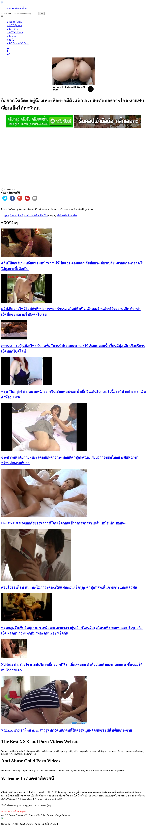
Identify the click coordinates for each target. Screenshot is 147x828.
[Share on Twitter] (4, 200)
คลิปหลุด (11, 36)
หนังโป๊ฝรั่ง (12, 29)
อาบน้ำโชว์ (29, 215)
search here (6, 13)
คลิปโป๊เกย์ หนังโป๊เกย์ (18, 43)
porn (7, 215)
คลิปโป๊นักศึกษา (15, 32)
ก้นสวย (13, 215)
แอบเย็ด (73, 215)
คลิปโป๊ (10, 40)
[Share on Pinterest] (27, 200)
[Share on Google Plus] (19, 200)
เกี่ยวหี (38, 215)
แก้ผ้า (45, 215)
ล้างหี (20, 215)
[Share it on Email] (34, 200)
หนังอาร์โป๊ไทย (14, 22)
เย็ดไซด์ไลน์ (63, 215)
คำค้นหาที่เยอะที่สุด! (17, 8)
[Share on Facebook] (12, 200)
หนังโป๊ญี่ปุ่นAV (14, 25)
